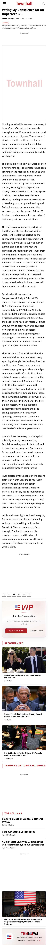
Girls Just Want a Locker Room (18, 832)
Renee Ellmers (8, 18)
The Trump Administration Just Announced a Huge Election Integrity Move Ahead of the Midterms (23, 921)
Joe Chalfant (8, 681)
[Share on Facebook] (14, 595)
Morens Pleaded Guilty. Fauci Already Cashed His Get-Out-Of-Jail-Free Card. (23, 715)
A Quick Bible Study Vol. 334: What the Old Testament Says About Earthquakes (23, 843)
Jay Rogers (7, 720)
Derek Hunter (8, 758)
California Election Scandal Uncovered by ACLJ (22, 820)
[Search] (43, 3)
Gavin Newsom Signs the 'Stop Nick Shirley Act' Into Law (22, 676)
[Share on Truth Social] (9, 595)
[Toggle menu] (4, 3)
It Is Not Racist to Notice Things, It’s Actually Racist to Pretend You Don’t (23, 754)
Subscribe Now (36, 631)
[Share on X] (4, 595)
